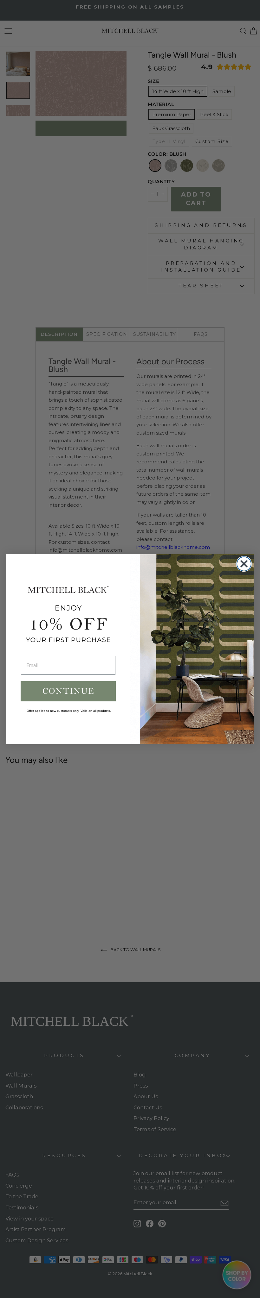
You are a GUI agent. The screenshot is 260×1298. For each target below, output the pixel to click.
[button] (68, 691)
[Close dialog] (244, 564)
